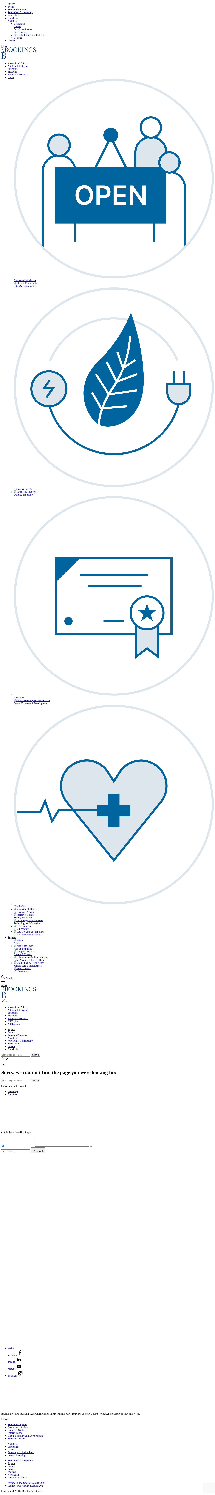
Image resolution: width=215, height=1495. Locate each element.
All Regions (14, 1024)
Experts (11, 4)
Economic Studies (16, 1430)
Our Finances (20, 32)
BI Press (18, 37)
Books (11, 1469)
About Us (12, 20)
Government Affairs (17, 1477)
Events (11, 6)
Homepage (13, 1091)
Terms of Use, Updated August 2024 (26, 1485)
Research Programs (17, 9)
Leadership (19, 23)
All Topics (13, 1021)
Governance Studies (18, 1427)
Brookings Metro (16, 1438)
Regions (12, 937)
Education (13, 69)
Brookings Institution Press (21, 1452)
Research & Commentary (20, 12)
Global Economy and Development (25, 1435)
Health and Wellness (18, 74)
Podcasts (12, 1471)
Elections (12, 71)
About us (12, 1094)
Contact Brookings (17, 1455)
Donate (11, 40)
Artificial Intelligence (18, 66)
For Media (13, 18)
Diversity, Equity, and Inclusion (29, 35)
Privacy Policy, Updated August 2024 (26, 1482)
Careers (17, 26)
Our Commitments (23, 29)
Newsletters (13, 15)
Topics (11, 77)
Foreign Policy (15, 1433)
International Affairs (17, 63)
